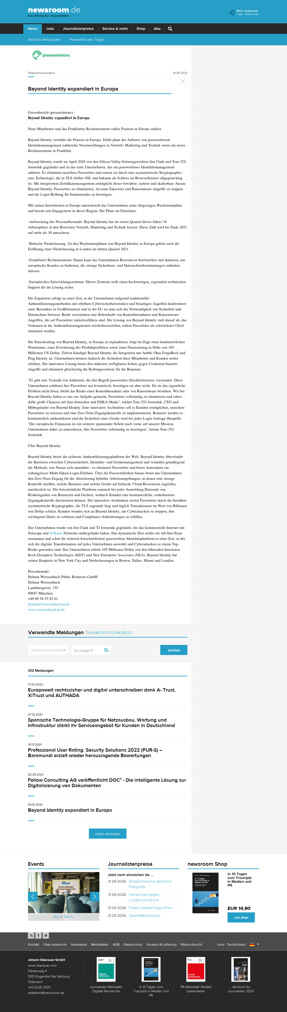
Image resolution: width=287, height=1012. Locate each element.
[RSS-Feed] (31, 935)
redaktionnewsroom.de (46, 993)
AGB (116, 944)
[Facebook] (38, 935)
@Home (56, 532)
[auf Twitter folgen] (46, 935)
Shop (141, 28)
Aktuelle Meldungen (44, 39)
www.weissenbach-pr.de (46, 609)
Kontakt (33, 944)
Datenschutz (133, 944)
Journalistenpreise (78, 28)
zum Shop (241, 917)
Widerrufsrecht (191, 944)
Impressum (79, 944)
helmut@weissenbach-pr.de (49, 603)
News (33, 28)
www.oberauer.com (42, 965)
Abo (157, 28)
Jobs (50, 28)
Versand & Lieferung (161, 944)
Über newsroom (55, 944)
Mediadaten (100, 944)
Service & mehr (115, 28)
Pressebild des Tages (87, 39)
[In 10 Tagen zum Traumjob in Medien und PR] (205, 893)
